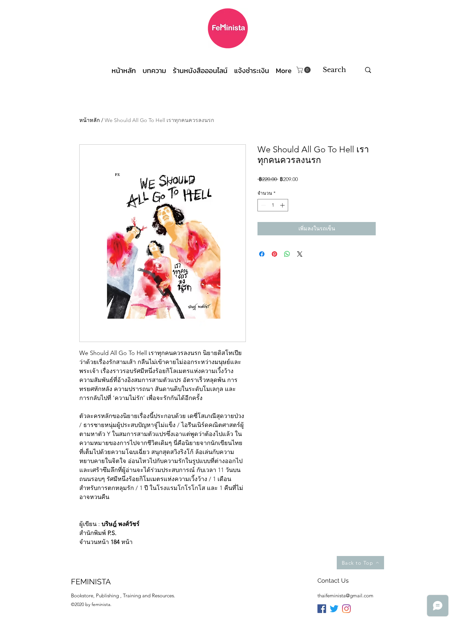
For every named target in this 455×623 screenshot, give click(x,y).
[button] (304, 70)
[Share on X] (300, 254)
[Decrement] (262, 205)
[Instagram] (346, 608)
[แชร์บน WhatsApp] (287, 254)
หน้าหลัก (89, 120)
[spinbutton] (273, 205)
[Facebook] (321, 608)
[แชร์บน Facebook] (262, 254)
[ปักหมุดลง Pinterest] (274, 254)
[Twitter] (334, 608)
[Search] (368, 70)
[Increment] (283, 205)
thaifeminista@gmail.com (345, 595)
